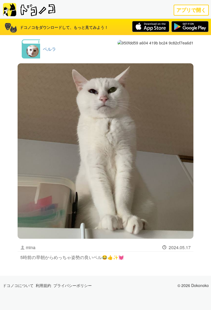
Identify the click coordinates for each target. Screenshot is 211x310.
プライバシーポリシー (72, 285)
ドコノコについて (18, 285)
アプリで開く (191, 10)
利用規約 (43, 285)
